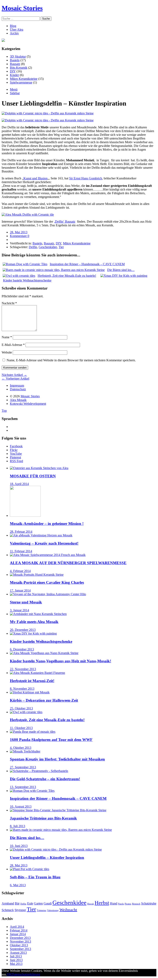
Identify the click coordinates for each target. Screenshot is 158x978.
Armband (8, 903)
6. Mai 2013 (18, 885)
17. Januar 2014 (20, 590)
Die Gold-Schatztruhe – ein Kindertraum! (45, 779)
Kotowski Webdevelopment (28, 403)
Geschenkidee (48, 247)
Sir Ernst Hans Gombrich (85, 178)
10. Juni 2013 (19, 846)
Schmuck (8, 910)
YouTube (16, 453)
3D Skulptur (18, 56)
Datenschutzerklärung (26, 974)
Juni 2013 (16, 960)
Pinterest (15, 457)
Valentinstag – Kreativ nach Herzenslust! (44, 543)
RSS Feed (16, 461)
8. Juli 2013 (17, 826)
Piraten (128, 904)
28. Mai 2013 (18, 232)
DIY (13, 71)
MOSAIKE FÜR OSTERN (33, 476)
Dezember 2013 (20, 938)
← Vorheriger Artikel (15, 378)
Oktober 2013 (19, 945)
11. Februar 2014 (21, 551)
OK (9, 974)
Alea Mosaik (18, 400)
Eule (30, 903)
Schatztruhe (148, 903)
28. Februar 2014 (21, 531)
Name (7, 337)
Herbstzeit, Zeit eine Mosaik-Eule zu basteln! (47, 720)
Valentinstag (53, 910)
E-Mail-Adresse (13, 345)
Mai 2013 (16, 963)
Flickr (13, 450)
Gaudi (48, 903)
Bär (17, 903)
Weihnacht (68, 909)
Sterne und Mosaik (26, 602)
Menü (13, 89)
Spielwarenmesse (21, 82)
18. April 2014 (19, 484)
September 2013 (20, 949)
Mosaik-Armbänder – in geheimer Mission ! (47, 523)
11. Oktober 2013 (21, 728)
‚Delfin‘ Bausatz (64, 221)
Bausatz (15, 64)
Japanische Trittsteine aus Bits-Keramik (43, 818)
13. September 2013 (23, 787)
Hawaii (90, 904)
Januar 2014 (18, 934)
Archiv (14, 33)
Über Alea (16, 29)
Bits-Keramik (18, 67)
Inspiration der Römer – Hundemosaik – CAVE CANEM (58, 798)
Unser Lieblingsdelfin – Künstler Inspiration (47, 857)
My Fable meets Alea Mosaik (34, 622)
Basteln (15, 60)
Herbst (102, 903)
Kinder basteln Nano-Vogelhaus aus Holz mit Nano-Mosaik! (60, 661)
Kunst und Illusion (35, 178)
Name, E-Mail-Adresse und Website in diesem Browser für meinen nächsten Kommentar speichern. (71, 360)
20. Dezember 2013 (23, 629)
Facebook (16, 446)
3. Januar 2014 (19, 610)
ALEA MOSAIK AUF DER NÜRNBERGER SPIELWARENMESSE (68, 563)
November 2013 (20, 941)
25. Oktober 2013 (21, 708)
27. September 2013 (23, 767)
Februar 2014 (18, 930)
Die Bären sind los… (27, 838)
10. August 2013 (20, 806)
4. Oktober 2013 (20, 747)
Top (4, 410)
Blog (13, 26)
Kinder (14, 75)
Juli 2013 (16, 956)
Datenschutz (18, 389)
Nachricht (9, 303)
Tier (61, 247)
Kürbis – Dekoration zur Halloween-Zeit (44, 700)
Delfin (33, 247)
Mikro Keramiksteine (23, 78)
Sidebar (15, 93)
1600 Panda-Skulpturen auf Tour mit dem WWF (51, 739)
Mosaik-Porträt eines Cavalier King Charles (47, 582)
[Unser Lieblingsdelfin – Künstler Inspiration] (48, 113)
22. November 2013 (23, 669)
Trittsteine (41, 910)
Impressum (17, 385)
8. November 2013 (22, 688)
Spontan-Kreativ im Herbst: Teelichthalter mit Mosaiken (57, 759)
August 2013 (18, 952)
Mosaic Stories (22, 8)
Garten (38, 903)
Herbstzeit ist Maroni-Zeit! (32, 681)
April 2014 (17, 926)
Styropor (20, 910)
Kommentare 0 (19, 236)
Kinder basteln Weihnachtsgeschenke (41, 641)
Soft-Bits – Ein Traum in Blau (35, 877)
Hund (113, 903)
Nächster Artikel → (14, 375)
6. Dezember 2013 (22, 649)
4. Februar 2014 (20, 571)
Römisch (136, 904)
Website (7, 352)
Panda (121, 904)
